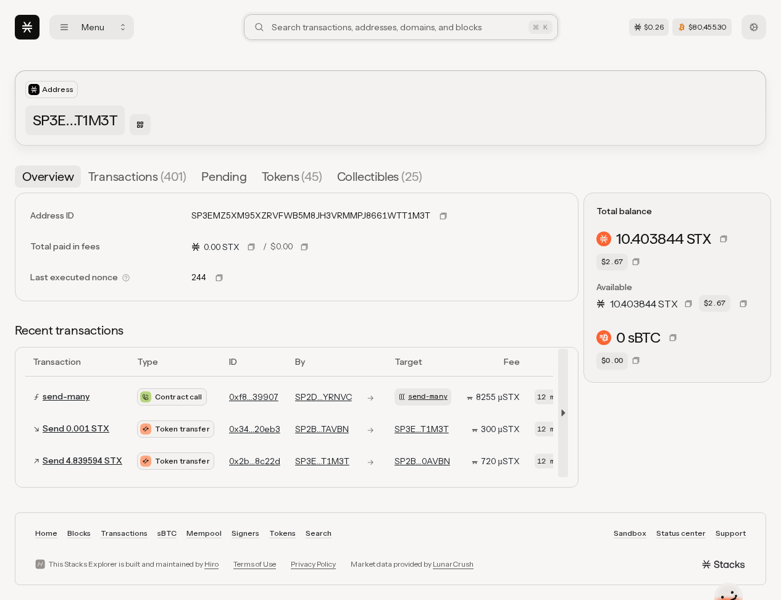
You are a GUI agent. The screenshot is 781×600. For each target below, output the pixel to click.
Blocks (79, 533)
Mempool (204, 533)
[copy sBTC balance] (673, 338)
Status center (681, 533)
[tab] (48, 176)
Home (46, 533)
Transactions (124, 533)
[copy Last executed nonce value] (219, 278)
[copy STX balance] (724, 239)
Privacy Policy (313, 564)
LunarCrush (453, 564)
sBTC (167, 533)
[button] (560, 413)
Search (319, 533)
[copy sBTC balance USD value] (636, 360)
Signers (245, 533)
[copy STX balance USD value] (636, 262)
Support (731, 533)
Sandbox (630, 533)
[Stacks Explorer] (27, 27)
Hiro (211, 564)
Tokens (282, 533)
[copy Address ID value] (443, 216)
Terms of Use (254, 564)
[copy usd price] (304, 247)
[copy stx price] (251, 247)
